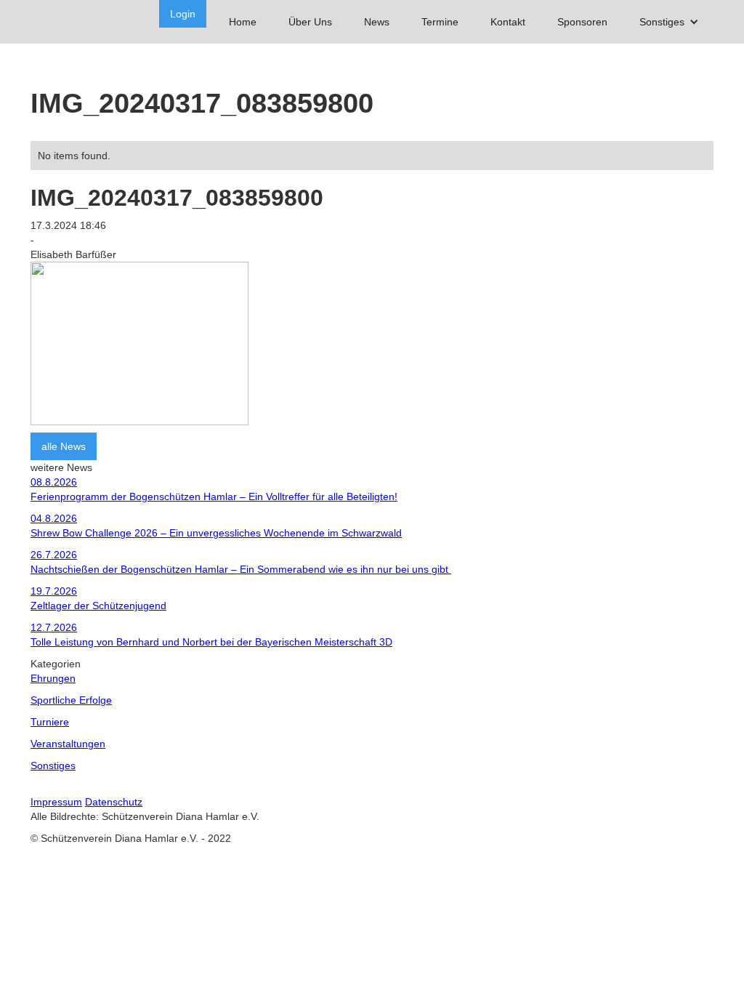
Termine (439, 22)
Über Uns (310, 22)
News (376, 22)
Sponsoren (582, 22)
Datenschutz (113, 802)
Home (242, 22)
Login (182, 14)
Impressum (56, 802)
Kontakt (507, 22)
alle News (63, 446)
